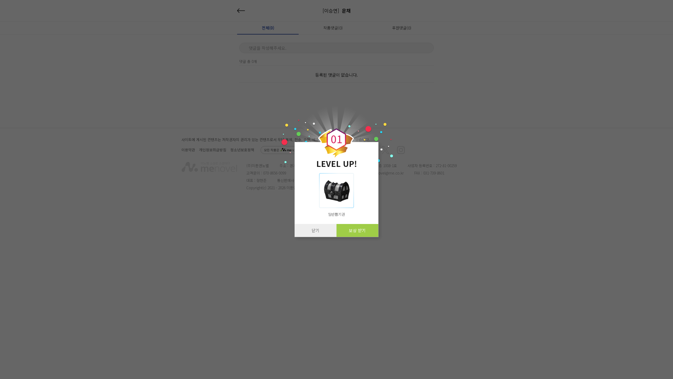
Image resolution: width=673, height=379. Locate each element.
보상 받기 (357, 230)
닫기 (315, 230)
